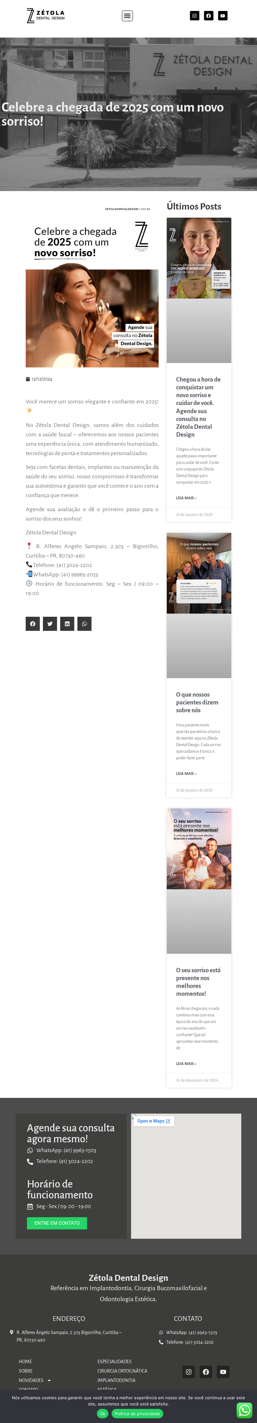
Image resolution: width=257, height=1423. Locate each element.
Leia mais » (186, 498)
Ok (103, 1413)
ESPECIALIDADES (114, 1361)
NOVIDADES (31, 1380)
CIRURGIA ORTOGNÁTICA (122, 1371)
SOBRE (26, 1371)
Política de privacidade (137, 1413)
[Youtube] (223, 15)
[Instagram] (194, 15)
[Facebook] (208, 15)
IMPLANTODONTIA (116, 1380)
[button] (127, 15)
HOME (25, 1361)
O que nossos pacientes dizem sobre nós (197, 702)
